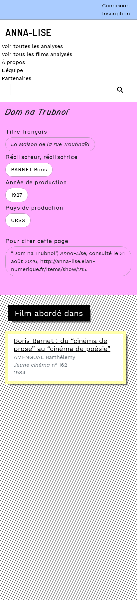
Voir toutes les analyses (32, 46)
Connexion (116, 5)
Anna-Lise (28, 33)
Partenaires (16, 78)
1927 (16, 195)
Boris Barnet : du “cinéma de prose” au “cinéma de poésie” (62, 345)
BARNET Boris (29, 169)
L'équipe (12, 70)
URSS (18, 220)
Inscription (116, 13)
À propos (13, 62)
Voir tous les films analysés (37, 54)
